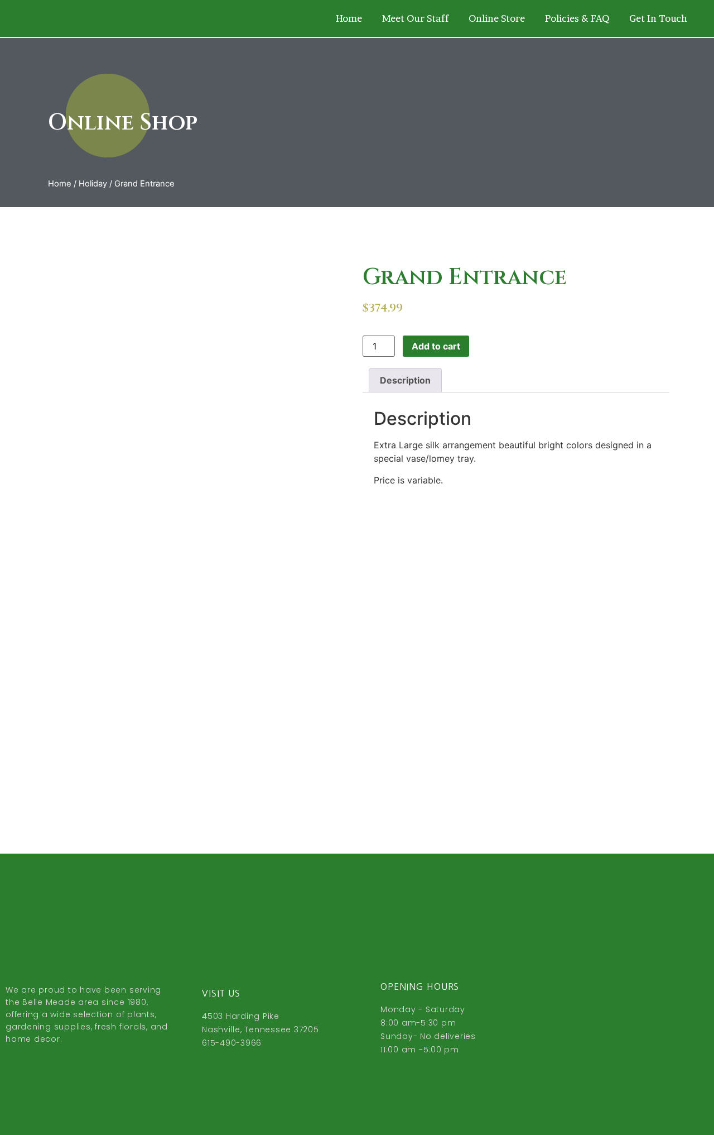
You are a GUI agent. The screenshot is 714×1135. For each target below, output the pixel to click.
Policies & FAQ (577, 18)
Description (405, 380)
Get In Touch (658, 18)
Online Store (497, 18)
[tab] (405, 380)
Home (349, 18)
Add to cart (436, 346)
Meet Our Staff (415, 18)
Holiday (93, 184)
